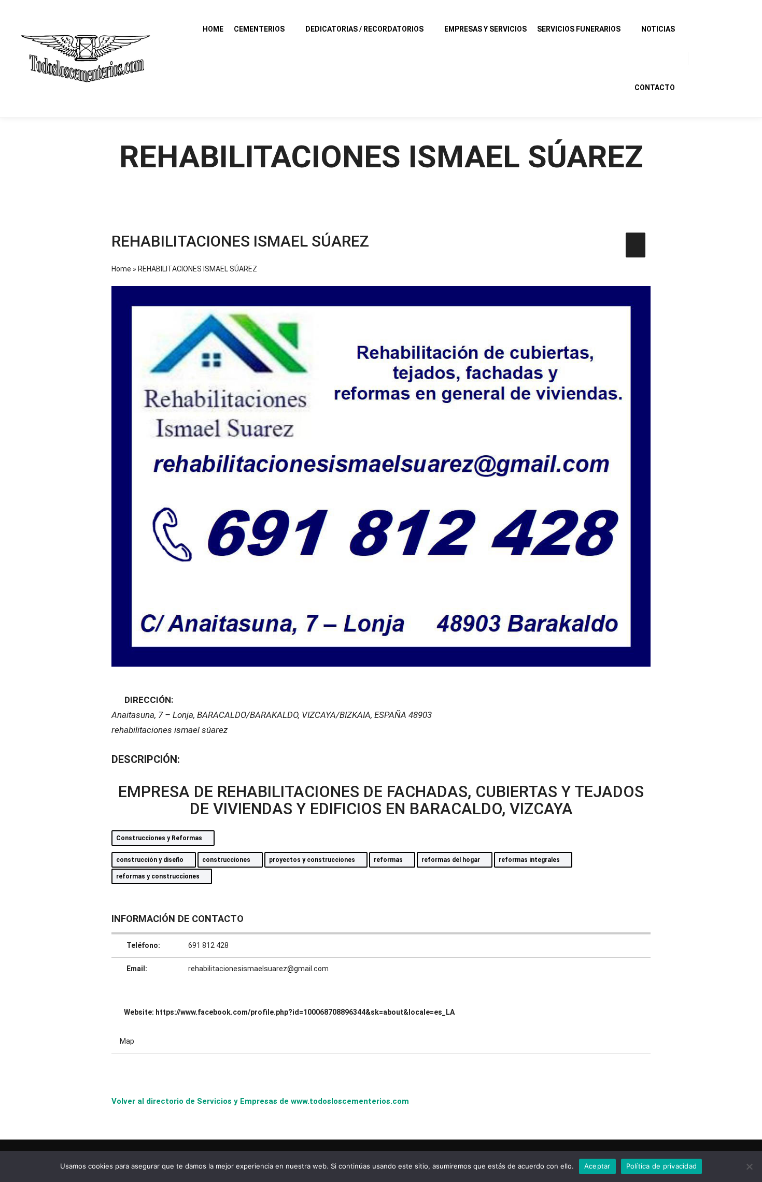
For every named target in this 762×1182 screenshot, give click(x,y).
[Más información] (724, 58)
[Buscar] (705, 58)
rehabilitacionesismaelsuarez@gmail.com (258, 968)
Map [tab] (127, 1041)
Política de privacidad (661, 1166)
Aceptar (597, 1166)
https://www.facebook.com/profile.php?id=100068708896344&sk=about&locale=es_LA (305, 1012)
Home (121, 269)
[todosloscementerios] (85, 58)
